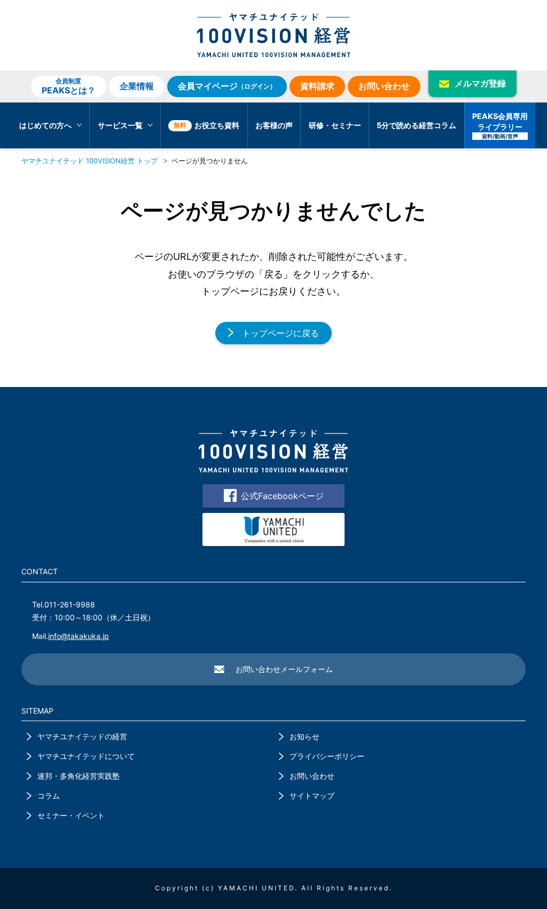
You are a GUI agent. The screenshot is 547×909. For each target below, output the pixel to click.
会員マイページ (227, 86)
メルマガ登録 (480, 83)
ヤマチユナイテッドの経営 (82, 736)
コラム (48, 795)
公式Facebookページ (282, 496)
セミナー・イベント (71, 815)
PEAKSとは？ (69, 86)
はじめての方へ (45, 125)
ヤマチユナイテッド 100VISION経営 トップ (89, 160)
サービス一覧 (120, 125)
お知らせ (304, 736)
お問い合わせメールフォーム (284, 669)
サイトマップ (312, 795)
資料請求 (317, 86)
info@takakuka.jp (78, 636)
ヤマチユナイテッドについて (86, 756)
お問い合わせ (384, 86)
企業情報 (137, 86)
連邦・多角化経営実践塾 (78, 775)
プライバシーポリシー (327, 756)
